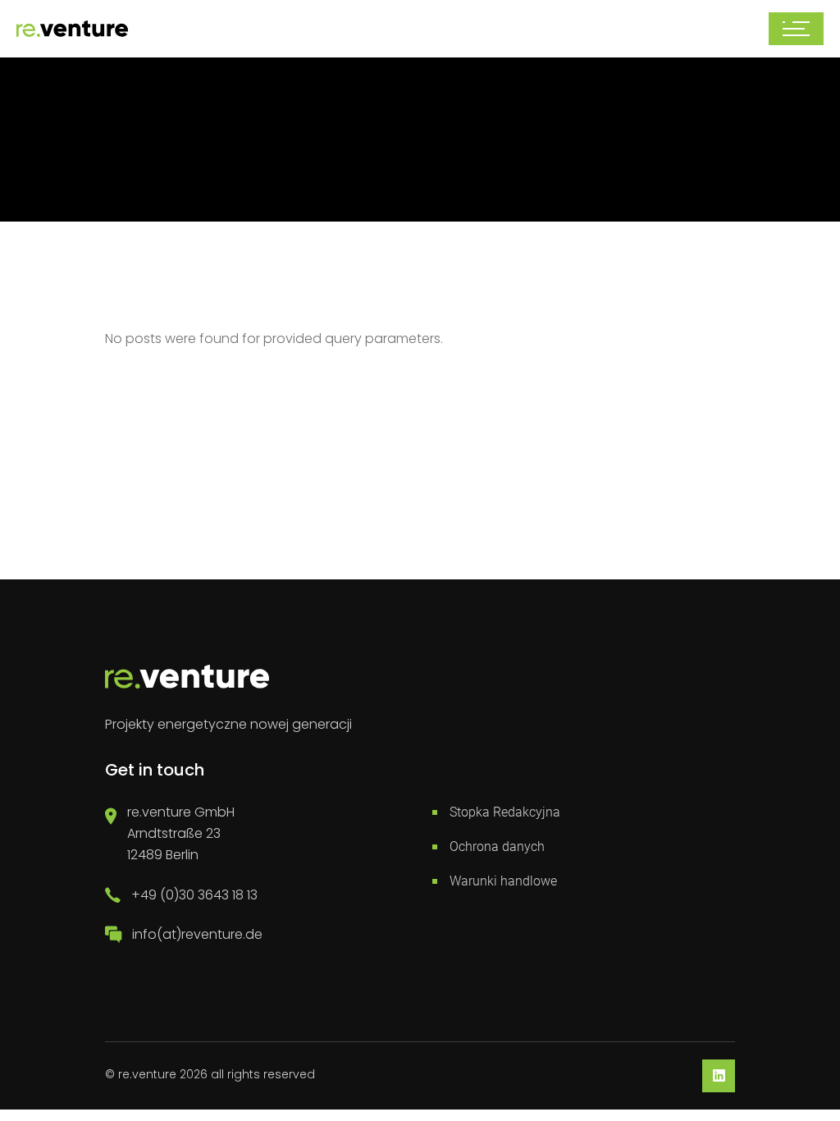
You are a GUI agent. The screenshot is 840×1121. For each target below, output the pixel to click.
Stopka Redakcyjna (505, 812)
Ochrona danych (497, 846)
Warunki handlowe (503, 881)
